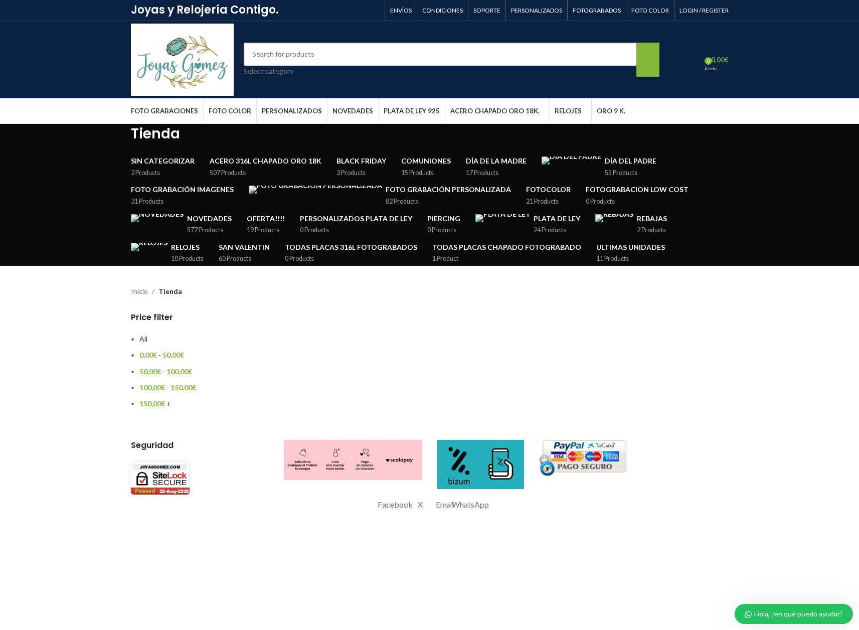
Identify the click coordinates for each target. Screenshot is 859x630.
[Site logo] (182, 59)
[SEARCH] (647, 60)
